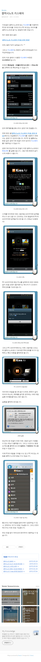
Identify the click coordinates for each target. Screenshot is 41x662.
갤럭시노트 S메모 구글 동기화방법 (12, 569)
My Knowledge (8, 631)
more (37, 586)
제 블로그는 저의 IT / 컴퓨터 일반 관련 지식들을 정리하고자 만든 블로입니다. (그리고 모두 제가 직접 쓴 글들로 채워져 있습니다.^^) (16, 636)
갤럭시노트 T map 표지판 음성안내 (13, 571)
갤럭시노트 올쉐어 (8, 561)
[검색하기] (38, 2)
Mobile (4, 10)
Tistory (32, 655)
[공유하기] (10, 547)
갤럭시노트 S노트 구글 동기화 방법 (12, 564)
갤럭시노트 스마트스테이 (10, 566)
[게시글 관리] (13, 547)
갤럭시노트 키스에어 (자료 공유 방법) (16, 40)
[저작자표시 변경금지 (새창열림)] (27, 547)
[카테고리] (2, 2)
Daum (20, 655)
